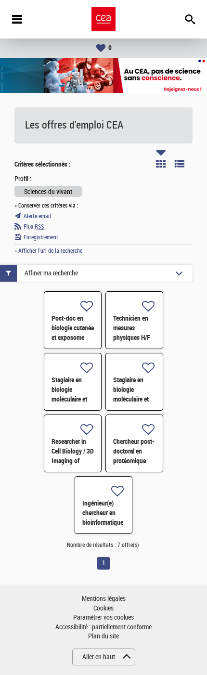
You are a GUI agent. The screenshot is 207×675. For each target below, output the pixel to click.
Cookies (103, 608)
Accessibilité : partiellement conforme (103, 627)
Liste (179, 163)
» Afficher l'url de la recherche (48, 250)
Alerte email (37, 216)
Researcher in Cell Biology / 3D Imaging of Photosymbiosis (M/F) (73, 461)
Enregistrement (41, 237)
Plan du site (103, 636)
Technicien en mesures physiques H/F (131, 327)
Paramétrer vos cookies (103, 617)
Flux (34, 226)
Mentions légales (104, 599)
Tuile (161, 163)
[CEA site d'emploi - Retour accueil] (103, 19)
